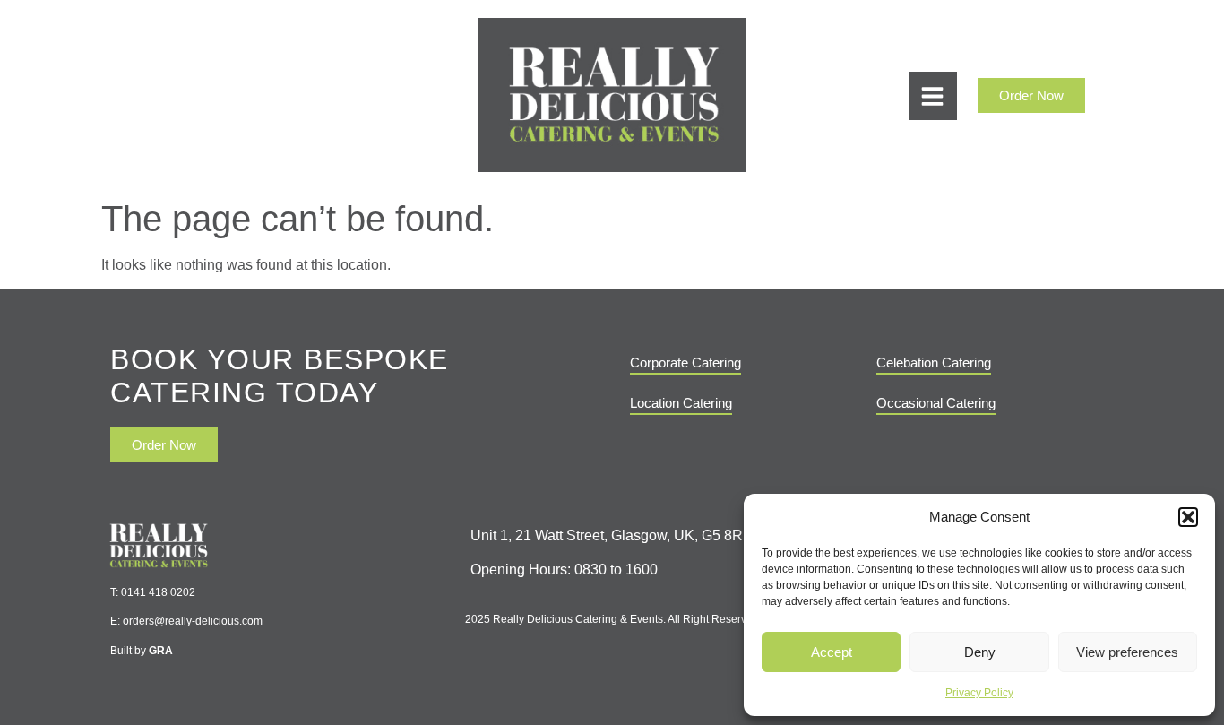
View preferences (1127, 652)
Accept (831, 652)
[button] (1188, 517)
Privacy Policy (979, 692)
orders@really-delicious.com (193, 621)
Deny (980, 652)
